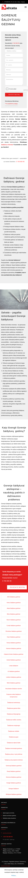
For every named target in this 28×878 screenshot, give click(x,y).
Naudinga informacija (8, 822)
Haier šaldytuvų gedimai (13, 637)
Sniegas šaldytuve (14, 788)
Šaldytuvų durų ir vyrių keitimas (13, 754)
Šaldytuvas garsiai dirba (13, 708)
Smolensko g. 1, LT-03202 (11, 849)
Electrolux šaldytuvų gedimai (14, 631)
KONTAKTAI (4, 827)
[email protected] (5, 866)
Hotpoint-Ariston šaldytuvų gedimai (13, 654)
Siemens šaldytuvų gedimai (13, 777)
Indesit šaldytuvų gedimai (14, 660)
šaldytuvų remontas (7, 144)
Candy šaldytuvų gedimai (14, 625)
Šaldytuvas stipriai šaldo (13, 742)
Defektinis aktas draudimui (9, 818)
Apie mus (4, 802)
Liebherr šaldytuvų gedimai (13, 677)
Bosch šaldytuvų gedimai (14, 619)
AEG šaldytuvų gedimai (13, 597)
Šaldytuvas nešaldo (13, 731)
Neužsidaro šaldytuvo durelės (13, 688)
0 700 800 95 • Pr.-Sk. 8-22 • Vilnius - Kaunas (14, 1)
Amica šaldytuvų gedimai (14, 602)
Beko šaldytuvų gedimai (13, 614)
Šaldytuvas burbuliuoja (13, 702)
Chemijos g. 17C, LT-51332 (12, 852)
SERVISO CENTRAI (6, 843)
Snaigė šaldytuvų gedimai (13, 783)
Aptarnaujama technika (8, 813)
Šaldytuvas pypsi (13, 737)
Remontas (4, 807)
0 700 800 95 (15, 43)
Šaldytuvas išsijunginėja (13, 714)
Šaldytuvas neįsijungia (13, 725)
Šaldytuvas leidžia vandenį (13, 719)
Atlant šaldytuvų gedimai (13, 608)
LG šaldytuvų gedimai (14, 671)
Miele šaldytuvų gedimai (13, 683)
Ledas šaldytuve (13, 665)
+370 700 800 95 (8, 836)
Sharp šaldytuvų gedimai (13, 771)
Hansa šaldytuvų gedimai (14, 642)
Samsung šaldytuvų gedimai (13, 765)
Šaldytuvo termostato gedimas (13, 748)
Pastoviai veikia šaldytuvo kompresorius (13, 696)
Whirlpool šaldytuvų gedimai (13, 794)
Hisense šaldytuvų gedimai (13, 648)
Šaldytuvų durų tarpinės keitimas (14, 760)
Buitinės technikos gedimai (9, 815)
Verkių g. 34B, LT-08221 (11, 850)
